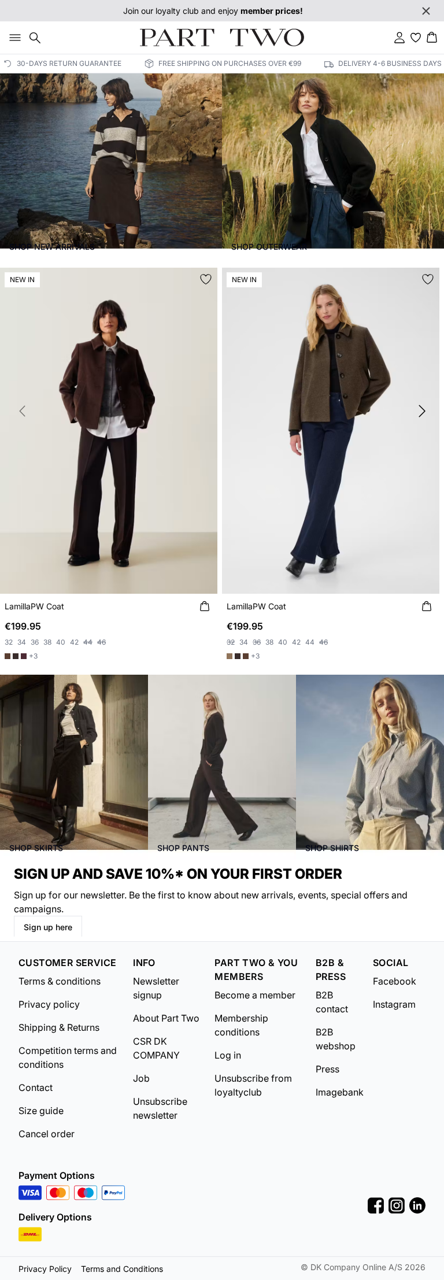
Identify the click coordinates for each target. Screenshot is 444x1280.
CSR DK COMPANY (156, 1048)
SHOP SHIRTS (332, 848)
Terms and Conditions (122, 1269)
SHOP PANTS (183, 848)
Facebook (394, 981)
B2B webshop (336, 1039)
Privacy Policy (45, 1269)
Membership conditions (241, 1025)
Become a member (254, 995)
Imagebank (340, 1092)
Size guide (41, 1110)
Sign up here (48, 927)
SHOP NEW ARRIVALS (52, 246)
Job (141, 1078)
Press (327, 1069)
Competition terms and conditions (67, 1057)
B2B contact (332, 1002)
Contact (35, 1087)
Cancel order (46, 1134)
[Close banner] (426, 11)
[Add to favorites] (206, 279)
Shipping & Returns (58, 1027)
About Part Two (166, 1018)
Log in (227, 1055)
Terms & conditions (59, 981)
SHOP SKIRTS (36, 848)
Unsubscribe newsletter (160, 1108)
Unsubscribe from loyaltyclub (253, 1085)
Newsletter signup (156, 988)
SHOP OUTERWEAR (269, 246)
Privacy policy (49, 1004)
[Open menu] (12, 37)
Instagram (394, 1004)
